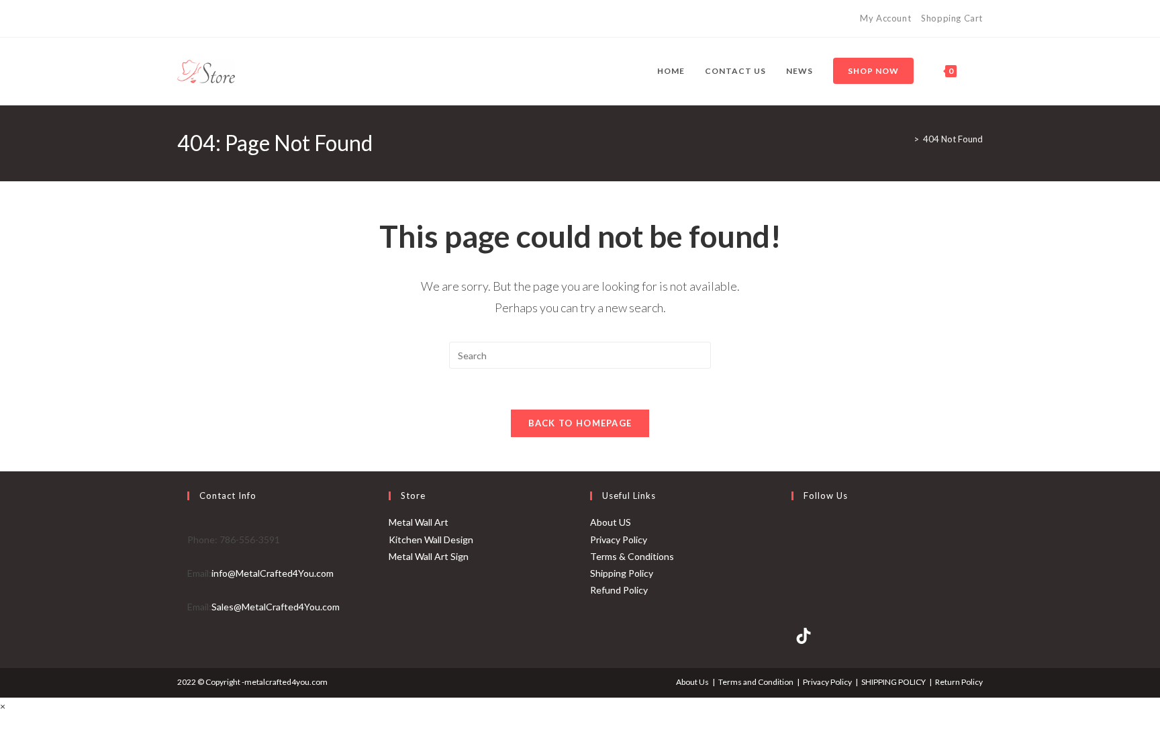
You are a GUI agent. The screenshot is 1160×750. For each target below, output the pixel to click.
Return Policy (959, 682)
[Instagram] (212, 19)
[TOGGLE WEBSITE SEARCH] (980, 71)
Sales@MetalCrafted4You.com (275, 606)
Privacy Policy (618, 539)
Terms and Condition (755, 682)
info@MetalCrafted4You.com (272, 573)
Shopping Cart (952, 18)
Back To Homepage (580, 423)
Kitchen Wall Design (431, 539)
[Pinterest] (196, 19)
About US (610, 522)
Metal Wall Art (418, 522)
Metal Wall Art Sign (429, 556)
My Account (885, 18)
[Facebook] (183, 19)
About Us (692, 682)
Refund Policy (619, 590)
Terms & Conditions (632, 556)
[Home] (906, 139)
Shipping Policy (621, 573)
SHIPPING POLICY (893, 682)
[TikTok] (227, 19)
